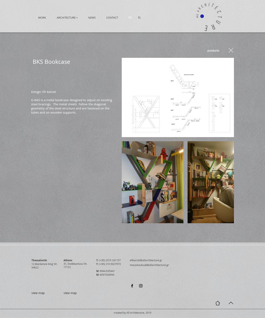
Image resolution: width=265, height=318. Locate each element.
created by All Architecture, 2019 (132, 312)
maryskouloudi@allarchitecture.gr (149, 265)
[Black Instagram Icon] (141, 286)
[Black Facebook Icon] (132, 286)
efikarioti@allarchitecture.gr (146, 260)
